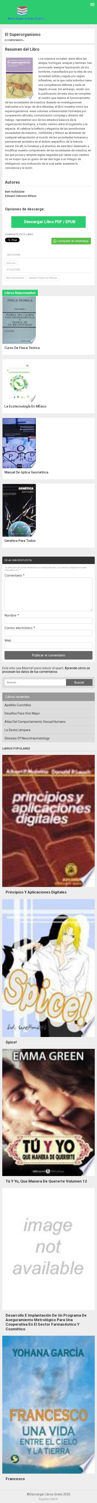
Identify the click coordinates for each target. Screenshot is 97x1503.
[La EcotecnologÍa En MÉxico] (19, 381)
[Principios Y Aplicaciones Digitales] (48, 888)
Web (8, 640)
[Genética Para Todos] (19, 511)
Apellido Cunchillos (18, 705)
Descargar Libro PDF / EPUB (49, 221)
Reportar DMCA (48, 1499)
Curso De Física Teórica (22, 348)
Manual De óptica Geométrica (26, 472)
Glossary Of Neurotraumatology (27, 738)
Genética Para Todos (20, 541)
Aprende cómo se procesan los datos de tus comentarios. (46, 669)
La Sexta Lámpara (17, 730)
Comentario (15, 575)
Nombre (12, 615)
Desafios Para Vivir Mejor (22, 713)
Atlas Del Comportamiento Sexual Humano (35, 721)
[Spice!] (48, 1038)
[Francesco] (48, 1475)
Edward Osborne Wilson (43, 278)
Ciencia (10, 263)
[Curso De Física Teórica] (19, 320)
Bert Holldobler (15, 278)
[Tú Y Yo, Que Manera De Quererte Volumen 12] (48, 1177)
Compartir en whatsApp (73, 241)
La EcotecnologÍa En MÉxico (25, 406)
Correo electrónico (20, 628)
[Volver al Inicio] (25, 13)
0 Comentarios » (14, 40)
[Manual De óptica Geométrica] (19, 443)
